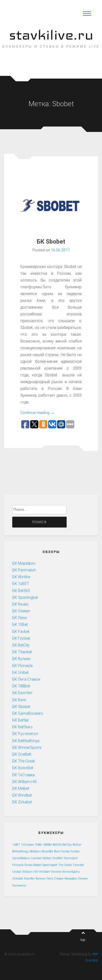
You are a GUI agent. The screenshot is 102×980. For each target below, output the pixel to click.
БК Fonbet (21, 638)
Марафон (70, 878)
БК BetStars (22, 727)
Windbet (44, 872)
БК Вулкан (21, 658)
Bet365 (57, 844)
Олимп (83, 878)
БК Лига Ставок (26, 679)
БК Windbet (22, 795)
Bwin (57, 851)
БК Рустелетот (25, 734)
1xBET (16, 844)
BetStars (35, 851)
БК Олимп (21, 611)
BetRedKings (20, 851)
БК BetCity (21, 645)
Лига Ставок (55, 878)
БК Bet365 (21, 590)
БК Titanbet (22, 652)
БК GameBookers (27, 713)
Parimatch (71, 858)
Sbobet (37, 865)
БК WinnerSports (27, 747)
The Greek (65, 865)
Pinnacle (18, 865)
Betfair (77, 844)
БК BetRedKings (26, 741)
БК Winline (21, 577)
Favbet (65, 851)
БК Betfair (20, 720)
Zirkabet (17, 878)
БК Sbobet (51, 241)
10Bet (38, 844)
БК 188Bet (21, 686)
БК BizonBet (22, 768)
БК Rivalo (20, 604)
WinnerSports (71, 872)
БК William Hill (24, 782)
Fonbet (75, 851)
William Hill (30, 872)
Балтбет (29, 878)
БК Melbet (20, 788)
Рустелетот (19, 885)
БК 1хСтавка (23, 775)
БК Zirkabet (22, 802)
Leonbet (36, 858)
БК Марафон (23, 563)
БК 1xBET (20, 583)
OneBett (57, 858)
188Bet (47, 844)
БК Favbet (20, 631)
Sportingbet (49, 865)
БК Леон (19, 618)
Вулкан (40, 878)
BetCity (67, 844)
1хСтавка (27, 844)
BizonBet (47, 851)
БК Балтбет (22, 693)
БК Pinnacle (22, 666)
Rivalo (28, 865)
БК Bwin (19, 700)
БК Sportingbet (25, 597)
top (83, 940)
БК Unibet (20, 672)
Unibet (16, 872)
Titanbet (78, 865)
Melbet (46, 858)
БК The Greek (23, 761)
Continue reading (37, 412)
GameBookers (21, 858)
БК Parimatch (24, 570)
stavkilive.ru (51, 34)
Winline (56, 872)
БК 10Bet (20, 624)
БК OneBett (21, 754)
